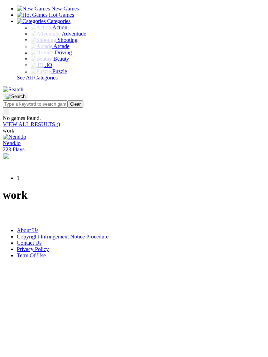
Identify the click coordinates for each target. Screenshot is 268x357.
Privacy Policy (33, 249)
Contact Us (29, 243)
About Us (27, 230)
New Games (64, 9)
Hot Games (60, 15)
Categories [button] (58, 21)
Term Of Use (31, 255)
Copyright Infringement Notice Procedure (63, 237)
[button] (13, 89)
